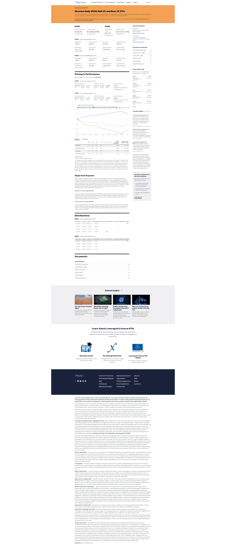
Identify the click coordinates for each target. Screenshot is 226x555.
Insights (135, 2)
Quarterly (85, 139)
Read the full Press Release (139, 33)
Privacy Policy (121, 386)
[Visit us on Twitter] (75, 381)
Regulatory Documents (124, 376)
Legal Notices (121, 378)
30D (124, 107)
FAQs (100, 381)
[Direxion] (80, 2)
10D (122, 107)
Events (136, 381)
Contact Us (137, 384)
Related (112, 290)
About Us (137, 376)
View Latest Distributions (138, 42)
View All (134, 106)
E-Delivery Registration (124, 381)
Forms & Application (123, 384)
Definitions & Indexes (105, 386)
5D (119, 107)
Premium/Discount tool (118, 89)
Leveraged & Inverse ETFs (97, 2)
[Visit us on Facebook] (85, 381)
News (135, 378)
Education (128, 2)
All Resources (103, 384)
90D (128, 107)
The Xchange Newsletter (106, 378)
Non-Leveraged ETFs (110, 2)
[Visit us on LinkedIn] (78, 381)
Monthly (77, 139)
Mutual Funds (120, 2)
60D (126, 107)
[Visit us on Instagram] (83, 381)
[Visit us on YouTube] (80, 381)
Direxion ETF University (106, 376)
